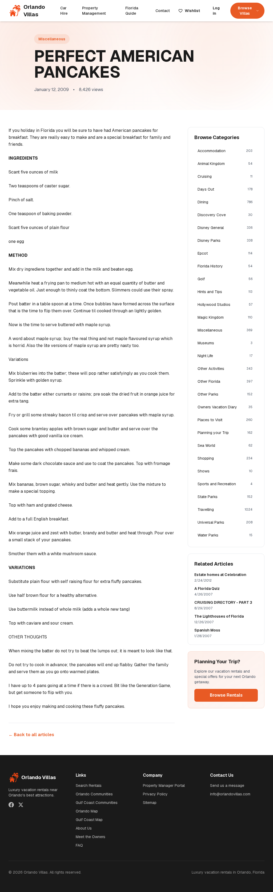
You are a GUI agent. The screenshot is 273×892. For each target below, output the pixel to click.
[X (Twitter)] (20, 804)
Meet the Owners (90, 836)
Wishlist (192, 10)
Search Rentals (89, 785)
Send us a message (227, 785)
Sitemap (149, 802)
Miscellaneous (51, 39)
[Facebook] (11, 804)
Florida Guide (131, 11)
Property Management (94, 11)
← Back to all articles (31, 734)
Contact (162, 10)
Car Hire (64, 11)
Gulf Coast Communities (97, 802)
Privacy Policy (155, 794)
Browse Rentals (226, 695)
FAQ (79, 845)
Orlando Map (87, 811)
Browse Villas (245, 11)
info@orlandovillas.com (230, 794)
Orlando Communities (94, 794)
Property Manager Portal (164, 785)
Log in (216, 11)
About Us (84, 828)
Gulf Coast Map (89, 819)
